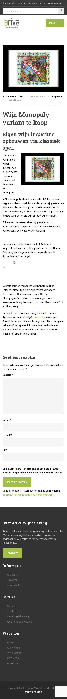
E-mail (7, 435)
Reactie (8, 375)
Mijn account (14, 652)
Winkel (10, 642)
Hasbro (37, 317)
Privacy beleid (14, 585)
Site (5, 450)
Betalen (11, 611)
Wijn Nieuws (16, 100)
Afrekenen (13, 658)
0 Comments (37, 96)
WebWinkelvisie (33, 691)
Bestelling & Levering (18, 616)
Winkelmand (13, 647)
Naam (7, 420)
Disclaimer (12, 580)
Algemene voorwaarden (20, 621)
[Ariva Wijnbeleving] (18, 23)
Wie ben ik (12, 574)
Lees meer (12, 553)
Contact (11, 606)
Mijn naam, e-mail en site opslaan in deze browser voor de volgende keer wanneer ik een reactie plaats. (32, 470)
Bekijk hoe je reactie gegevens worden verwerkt (28, 494)
